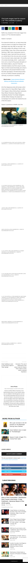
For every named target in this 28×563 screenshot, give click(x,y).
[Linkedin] (13, 28)
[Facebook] (2, 28)
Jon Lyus (3, 504)
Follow (23, 468)
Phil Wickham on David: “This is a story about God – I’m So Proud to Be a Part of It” (18, 537)
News (6, 5)
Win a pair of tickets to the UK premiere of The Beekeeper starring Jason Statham (18, 424)
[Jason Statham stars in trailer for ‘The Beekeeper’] (5, 431)
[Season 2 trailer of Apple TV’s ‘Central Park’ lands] (5, 438)
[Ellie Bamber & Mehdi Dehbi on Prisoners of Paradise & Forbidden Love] (5, 554)
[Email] (20, 28)
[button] (2, 2)
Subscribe (23, 474)
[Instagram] (14, 409)
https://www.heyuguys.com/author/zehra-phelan (14, 388)
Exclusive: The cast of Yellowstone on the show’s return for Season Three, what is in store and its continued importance (20, 367)
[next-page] (5, 444)
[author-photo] (14, 384)
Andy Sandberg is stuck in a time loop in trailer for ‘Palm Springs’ (7, 365)
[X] (6, 28)
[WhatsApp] (9, 28)
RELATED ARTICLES (10, 416)
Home (2, 5)
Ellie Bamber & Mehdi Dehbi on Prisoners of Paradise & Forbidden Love (18, 554)
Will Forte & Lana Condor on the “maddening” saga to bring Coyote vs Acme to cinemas (18, 530)
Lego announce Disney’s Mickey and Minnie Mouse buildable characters (14, 81)
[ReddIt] (16, 28)
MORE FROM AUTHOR (11, 419)
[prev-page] (2, 444)
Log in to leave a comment (14, 453)
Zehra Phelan (5, 22)
